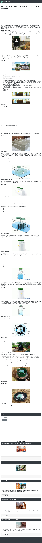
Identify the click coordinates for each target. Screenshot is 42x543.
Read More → (5, 458)
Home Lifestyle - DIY (8, 1)
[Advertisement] (21, 18)
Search (4, 420)
